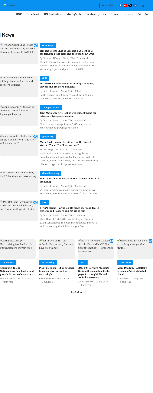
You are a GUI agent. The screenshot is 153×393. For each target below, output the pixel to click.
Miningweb (73, 14)
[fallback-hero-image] (20, 57)
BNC (19, 14)
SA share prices (96, 14)
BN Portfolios (53, 14)
